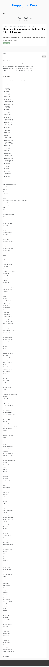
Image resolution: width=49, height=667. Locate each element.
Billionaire (5, 237)
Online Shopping (6, 524)
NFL (4, 508)
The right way (22, 80)
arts (4, 218)
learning (5, 444)
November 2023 (9, 140)
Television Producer (7, 624)
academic (5, 189)
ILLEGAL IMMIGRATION (8, 405)
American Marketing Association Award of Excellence (15, 200)
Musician (5, 499)
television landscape (7, 622)
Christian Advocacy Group (9, 271)
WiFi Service (5, 654)
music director (6, 492)
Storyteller (5, 603)
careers (4, 255)
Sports (4, 597)
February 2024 (8, 135)
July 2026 (7, 89)
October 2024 (8, 122)
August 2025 (8, 106)
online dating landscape (8, 517)
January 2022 (8, 176)
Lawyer (4, 437)
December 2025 (9, 101)
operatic (5, 528)
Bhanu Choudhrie (7, 234)
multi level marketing (7, 480)
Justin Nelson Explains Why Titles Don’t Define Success (15, 63)
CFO (4, 259)
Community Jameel (7, 278)
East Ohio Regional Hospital (9, 330)
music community (7, 490)
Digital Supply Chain (30, 26)
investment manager (7, 428)
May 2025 (7, 111)
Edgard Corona (6, 332)
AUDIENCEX (5, 221)
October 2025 (8, 103)
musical (4, 496)
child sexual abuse (7, 268)
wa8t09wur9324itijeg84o (20, 35)
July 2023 (7, 147)
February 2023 (8, 155)
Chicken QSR (6, 262)
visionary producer (7, 647)
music (4, 485)
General (4, 385)
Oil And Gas (5, 512)
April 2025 (7, 112)
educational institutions (8, 339)
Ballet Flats (5, 225)
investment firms (6, 423)
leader (4, 439)
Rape (4, 558)
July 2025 (7, 107)
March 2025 (8, 114)
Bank (4, 227)
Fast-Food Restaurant (8, 362)
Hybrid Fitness (6, 403)
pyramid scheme (6, 556)
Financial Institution (7, 369)
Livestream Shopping (7, 464)
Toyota (4, 628)
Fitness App (5, 373)
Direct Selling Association (8, 321)
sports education (6, 599)
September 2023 (9, 143)
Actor (4, 191)
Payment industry (7, 535)
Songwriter (5, 592)
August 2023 (8, 145)
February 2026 (8, 98)
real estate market (7, 562)
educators (5, 346)
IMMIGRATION (6, 407)
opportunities (6, 531)
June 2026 (7, 91)
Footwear (5, 378)
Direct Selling (6, 319)
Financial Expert (6, 366)
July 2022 (7, 166)
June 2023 (7, 148)
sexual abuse (6, 583)
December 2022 (9, 158)
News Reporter (6, 505)
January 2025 (8, 117)
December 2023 (9, 139)
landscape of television (8, 435)
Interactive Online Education (9, 414)
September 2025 (9, 104)
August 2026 (8, 88)
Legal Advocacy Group (8, 453)
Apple (4, 209)
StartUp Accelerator (7, 601)
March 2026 (8, 96)
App (4, 207)
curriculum (5, 305)
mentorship (5, 474)
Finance (4, 364)
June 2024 (7, 129)
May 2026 (7, 93)
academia (5, 186)
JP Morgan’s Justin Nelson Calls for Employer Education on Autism (18, 68)
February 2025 (8, 116)
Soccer (4, 590)
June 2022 (7, 168)
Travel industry (6, 633)
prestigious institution (8, 544)
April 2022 (7, 171)
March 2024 (8, 134)
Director (5, 325)
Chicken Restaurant (7, 264)
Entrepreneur (6, 355)
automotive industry (7, 223)
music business (6, 487)
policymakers (6, 542)
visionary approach (7, 644)
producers (5, 551)
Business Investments (8, 248)
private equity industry (8, 549)
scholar (4, 576)
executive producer (7, 360)
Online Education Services (9, 521)
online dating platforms (8, 519)
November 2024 (9, 120)
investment (5, 421)
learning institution (7, 449)
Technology (5, 617)
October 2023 (8, 142)
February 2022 (8, 175)
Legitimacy (5, 458)
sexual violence (6, 585)
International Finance (7, 417)
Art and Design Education (8, 214)
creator (4, 296)
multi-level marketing (7, 483)
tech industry (6, 615)
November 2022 (9, 160)
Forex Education (6, 380)
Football (4, 376)
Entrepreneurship (7, 357)
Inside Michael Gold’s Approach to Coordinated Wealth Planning (17, 73)
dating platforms (6, 307)
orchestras (5, 533)
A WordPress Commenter (11, 80)
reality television (6, 565)
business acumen (7, 246)
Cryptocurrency (6, 303)
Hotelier (4, 401)
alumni (4, 198)
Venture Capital (6, 642)
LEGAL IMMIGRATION (7, 455)
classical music (6, 273)
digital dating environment (9, 309)
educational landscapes (8, 341)
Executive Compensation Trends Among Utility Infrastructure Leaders (18, 66)
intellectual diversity (7, 412)
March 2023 (8, 153)
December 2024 (9, 119)
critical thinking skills (7, 300)
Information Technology (8, 410)
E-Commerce (6, 328)
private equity (6, 546)
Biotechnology (6, 239)
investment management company (10, 426)
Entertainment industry (8, 353)
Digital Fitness (6, 312)
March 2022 (8, 173)
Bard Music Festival (7, 232)
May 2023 (7, 150)
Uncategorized (6, 640)
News (4, 503)
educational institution (8, 337)
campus (4, 253)
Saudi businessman (7, 574)
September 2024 (9, 124)
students (5, 606)
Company (5, 280)
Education (5, 335)
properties (5, 553)
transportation (6, 631)
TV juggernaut (6, 635)
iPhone (4, 433)
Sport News (5, 594)
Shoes (4, 587)
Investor (5, 430)
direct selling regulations (8, 323)
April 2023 (7, 152)
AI (3, 196)
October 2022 (8, 161)
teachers (5, 610)
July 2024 (7, 127)
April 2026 (7, 94)
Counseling (5, 291)
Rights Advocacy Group (8, 572)
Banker (4, 230)
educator (5, 344)
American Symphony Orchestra (10, 202)
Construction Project (7, 289)
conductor (5, 284)
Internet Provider (7, 419)
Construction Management (9, 287)
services (5, 581)
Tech (4, 613)
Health (4, 389)
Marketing (5, 471)
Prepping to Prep (24, 5)
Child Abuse (5, 266)
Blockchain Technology (8, 241)
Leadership (5, 442)
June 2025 (7, 109)
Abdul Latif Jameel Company (9, 184)
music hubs (5, 494)
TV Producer (6, 638)
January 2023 (8, 156)
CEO (4, 257)
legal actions (5, 451)
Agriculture (5, 193)
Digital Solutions (19, 26)
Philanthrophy (6, 537)
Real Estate (5, 560)
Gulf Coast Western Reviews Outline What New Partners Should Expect (19, 70)
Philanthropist (6, 540)
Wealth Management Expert (9, 651)
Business (5, 243)
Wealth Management (7, 649)
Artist (4, 216)
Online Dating (6, 515)
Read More (6, 43)
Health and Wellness (7, 392)
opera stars (5, 526)
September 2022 (9, 163)
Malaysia (5, 469)
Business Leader (6, 250)
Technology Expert (7, 619)
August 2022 (8, 165)
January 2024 (8, 137)
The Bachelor (6, 626)
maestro (5, 467)
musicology (5, 501)
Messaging (5, 476)
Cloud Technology (8, 26)
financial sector (6, 371)
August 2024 (8, 125)
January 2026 (8, 99)
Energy (4, 348)
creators (5, 298)
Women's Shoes (6, 656)
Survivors (5, 608)
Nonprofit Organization (8, 510)
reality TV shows (6, 567)
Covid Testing (6, 294)
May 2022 (7, 170)
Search (4, 53)
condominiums (6, 282)
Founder (5, 382)
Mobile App (5, 478)
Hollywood (5, 398)
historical (5, 396)
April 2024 (7, 132)
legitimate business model (9, 460)
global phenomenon (7, 387)
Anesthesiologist (6, 205)
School (4, 578)
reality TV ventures (7, 569)
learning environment (8, 446)
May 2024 (7, 130)
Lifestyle (5, 462)
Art (3, 212)
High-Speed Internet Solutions (10, 394)
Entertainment (6, 351)
